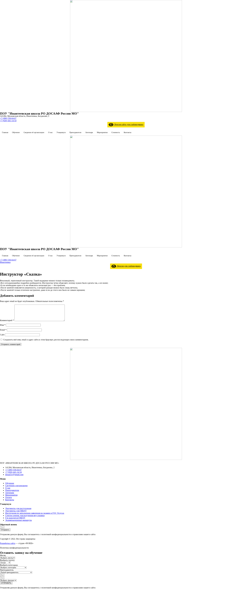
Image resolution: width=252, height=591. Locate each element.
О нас (50, 132)
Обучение (16, 132)
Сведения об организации (34, 132)
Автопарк (89, 132)
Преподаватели (75, 132)
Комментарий (7, 320)
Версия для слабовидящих (128, 266)
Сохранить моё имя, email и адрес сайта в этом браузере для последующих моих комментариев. (46, 340)
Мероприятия (102, 132)
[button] (8, 118)
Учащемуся (61, 132)
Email (3, 330)
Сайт (2, 335)
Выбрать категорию (9, 565)
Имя (2, 325)
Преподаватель (7, 570)
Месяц (3, 555)
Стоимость (115, 132)
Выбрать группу (7, 560)
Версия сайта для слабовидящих (128, 124)
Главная (5, 132)
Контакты (127, 132)
